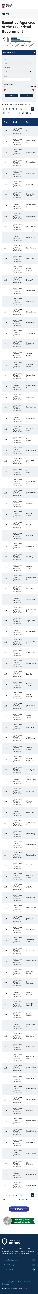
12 (21, 109)
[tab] (19, 1260)
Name (6, 76)
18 (11, 113)
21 (23, 113)
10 (13, 109)
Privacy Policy (11, 1282)
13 (24, 109)
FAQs (3, 1282)
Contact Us (5, 1284)
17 (7, 113)
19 (15, 113)
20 (19, 113)
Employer (7, 68)
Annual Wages (8, 84)
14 (28, 109)
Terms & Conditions (24, 1282)
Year (5, 59)
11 (17, 109)
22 (27, 113)
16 (4, 113)
